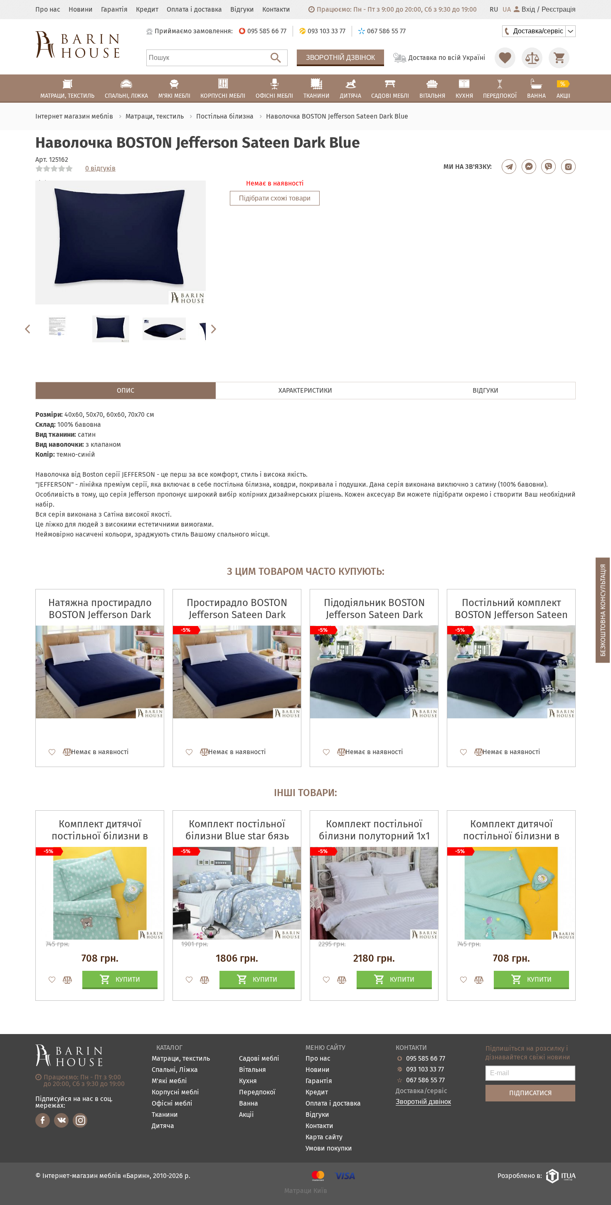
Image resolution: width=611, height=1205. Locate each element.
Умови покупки (329, 1148)
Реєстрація (559, 9)
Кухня (248, 1081)
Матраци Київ (305, 1191)
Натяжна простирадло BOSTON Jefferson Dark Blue (100, 615)
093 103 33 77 (425, 1069)
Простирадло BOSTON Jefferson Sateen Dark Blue (237, 615)
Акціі (246, 1114)
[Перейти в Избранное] (505, 57)
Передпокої (257, 1092)
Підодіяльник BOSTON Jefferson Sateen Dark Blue (374, 615)
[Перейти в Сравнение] (532, 57)
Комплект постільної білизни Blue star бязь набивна (237, 836)
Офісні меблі (172, 1103)
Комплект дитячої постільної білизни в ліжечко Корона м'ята (99, 836)
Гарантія (114, 9)
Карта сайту (324, 1137)
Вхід (528, 9)
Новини (81, 9)
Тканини (165, 1114)
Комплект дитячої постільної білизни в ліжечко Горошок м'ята (511, 836)
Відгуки (242, 9)
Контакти (276, 9)
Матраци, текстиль (181, 1058)
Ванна (248, 1103)
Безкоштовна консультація (603, 610)
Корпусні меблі (175, 1092)
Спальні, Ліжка (175, 1070)
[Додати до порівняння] (63, 980)
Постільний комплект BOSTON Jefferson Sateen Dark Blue (511, 615)
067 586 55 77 (425, 1080)
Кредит (147, 9)
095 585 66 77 (425, 1058)
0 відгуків (100, 168)
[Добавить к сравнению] (63, 752)
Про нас (47, 9)
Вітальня (252, 1070)
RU (494, 9)
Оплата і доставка (194, 9)
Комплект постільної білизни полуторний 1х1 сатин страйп (374, 836)
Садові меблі (259, 1058)
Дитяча (163, 1126)
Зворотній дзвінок (340, 57)
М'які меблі (169, 1081)
